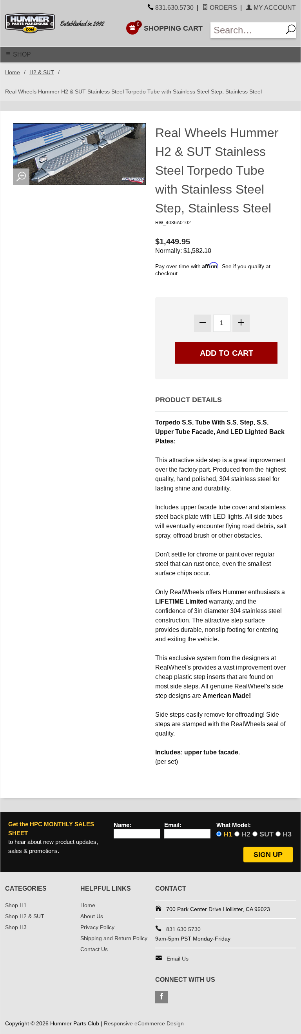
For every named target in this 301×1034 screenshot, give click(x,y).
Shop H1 (16, 905)
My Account (274, 7)
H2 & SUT (41, 72)
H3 (287, 834)
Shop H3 (16, 927)
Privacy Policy (97, 927)
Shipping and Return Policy (113, 938)
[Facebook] (161, 997)
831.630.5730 (174, 7)
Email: (172, 825)
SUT (266, 834)
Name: (122, 825)
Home (12, 72)
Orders (222, 7)
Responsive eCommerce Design (144, 1023)
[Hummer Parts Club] (60, 23)
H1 (227, 834)
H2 (245, 834)
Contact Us (94, 949)
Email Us (178, 958)
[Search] (289, 30)
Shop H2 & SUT (24, 916)
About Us (91, 916)
